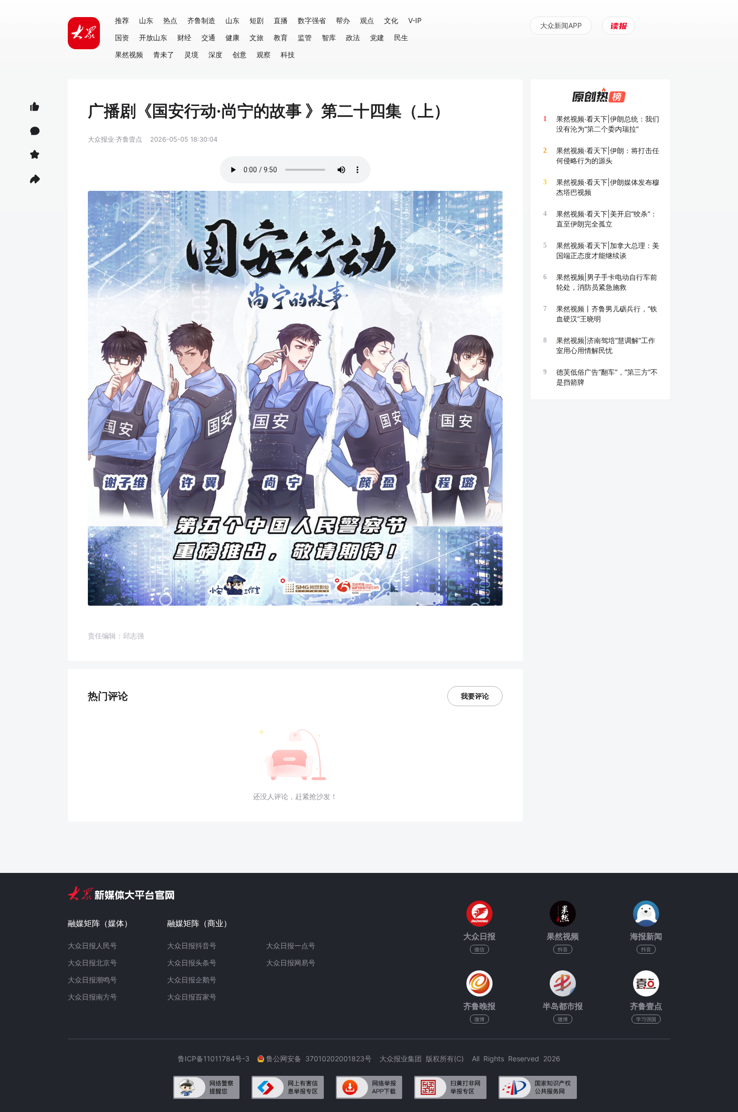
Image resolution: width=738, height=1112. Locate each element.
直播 (281, 20)
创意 (239, 54)
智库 (329, 37)
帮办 (343, 20)
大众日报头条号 (191, 962)
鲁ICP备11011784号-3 (218, 1058)
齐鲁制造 (201, 20)
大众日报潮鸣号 (92, 979)
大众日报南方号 (92, 996)
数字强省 (312, 20)
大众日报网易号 (290, 962)
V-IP (415, 20)
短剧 (257, 20)
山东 (146, 20)
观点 (367, 20)
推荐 (122, 20)
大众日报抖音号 (191, 945)
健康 (232, 37)
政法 (353, 37)
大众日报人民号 (92, 945)
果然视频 (129, 54)
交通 (208, 37)
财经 (184, 37)
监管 (305, 37)
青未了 (163, 54)
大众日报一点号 (290, 945)
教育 (281, 37)
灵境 (191, 54)
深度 (215, 54)
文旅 (257, 37)
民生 (401, 37)
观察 (264, 54)
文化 (391, 20)
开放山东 (153, 37)
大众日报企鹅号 (191, 979)
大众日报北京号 (92, 962)
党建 (377, 37)
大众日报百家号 (191, 996)
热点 (170, 20)
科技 (288, 54)
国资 (122, 37)
